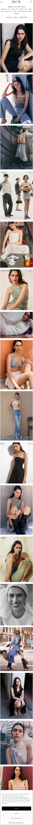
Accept (16, 808)
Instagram (9, 17)
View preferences (16, 818)
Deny (16, 813)
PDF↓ (16, 17)
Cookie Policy (12, 822)
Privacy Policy (20, 822)
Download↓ (24, 17)
